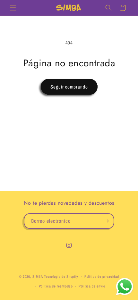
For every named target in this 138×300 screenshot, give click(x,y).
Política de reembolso (56, 286)
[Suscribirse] (106, 221)
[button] (13, 8)
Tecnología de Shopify (61, 276)
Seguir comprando (69, 86)
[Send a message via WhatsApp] (125, 287)
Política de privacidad (101, 276)
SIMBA (37, 276)
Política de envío (92, 286)
